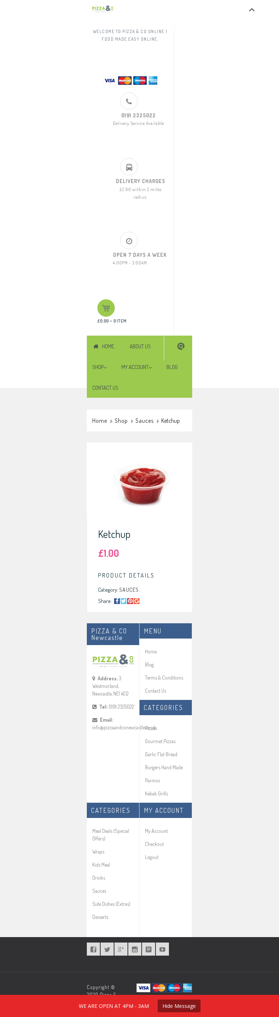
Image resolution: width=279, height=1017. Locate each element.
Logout (151, 857)
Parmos (152, 780)
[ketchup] (143, 482)
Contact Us (155, 691)
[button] (181, 346)
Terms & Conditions (164, 677)
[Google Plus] (137, 601)
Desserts (100, 917)
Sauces (145, 421)
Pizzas (151, 728)
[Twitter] (123, 601)
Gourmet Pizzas (160, 741)
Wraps (98, 851)
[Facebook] (117, 601)
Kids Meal (101, 865)
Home (99, 421)
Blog (149, 664)
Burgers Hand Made (164, 767)
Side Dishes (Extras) (111, 904)
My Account (156, 831)
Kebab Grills (156, 793)
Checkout (154, 844)
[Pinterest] (130, 601)
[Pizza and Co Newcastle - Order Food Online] (102, 9)
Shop (121, 421)
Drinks (98, 878)
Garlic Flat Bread (161, 754)
